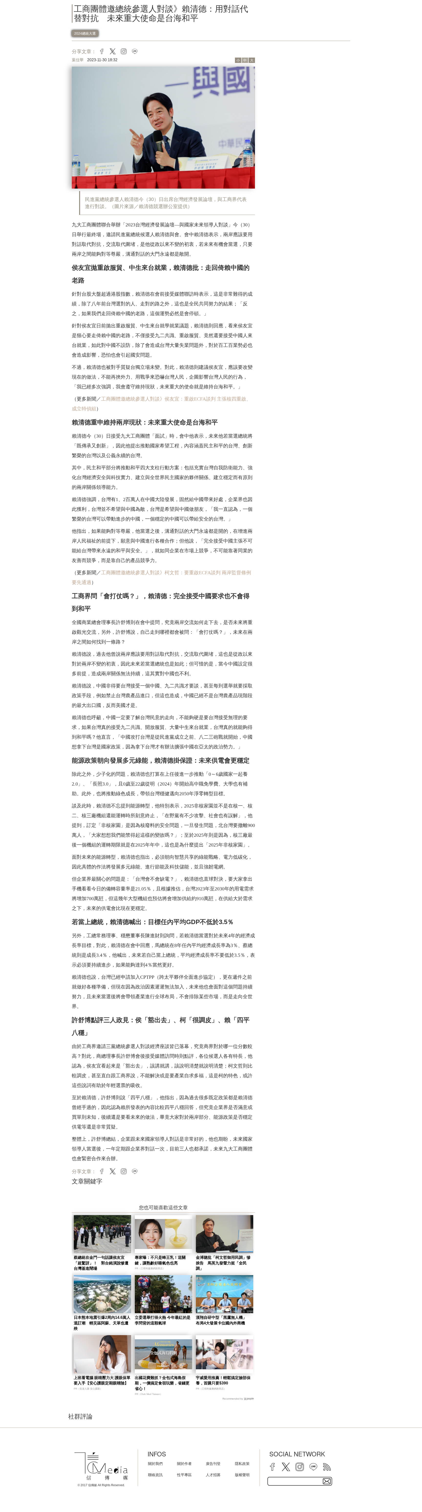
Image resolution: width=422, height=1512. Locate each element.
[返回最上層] (406, 1496)
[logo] (101, 1466)
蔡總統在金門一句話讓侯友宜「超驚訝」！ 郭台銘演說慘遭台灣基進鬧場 (101, 1262)
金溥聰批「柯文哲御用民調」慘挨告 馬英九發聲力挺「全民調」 (223, 1262)
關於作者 (184, 1464)
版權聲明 (242, 1475)
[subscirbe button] (327, 1481)
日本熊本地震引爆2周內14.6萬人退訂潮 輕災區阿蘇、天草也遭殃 (102, 1323)
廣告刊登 (213, 1464)
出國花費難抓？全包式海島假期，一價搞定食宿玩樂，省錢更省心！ (162, 1383)
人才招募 (213, 1475)
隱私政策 (242, 1464)
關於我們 (155, 1464)
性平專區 (184, 1475)
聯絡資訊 (155, 1475)
